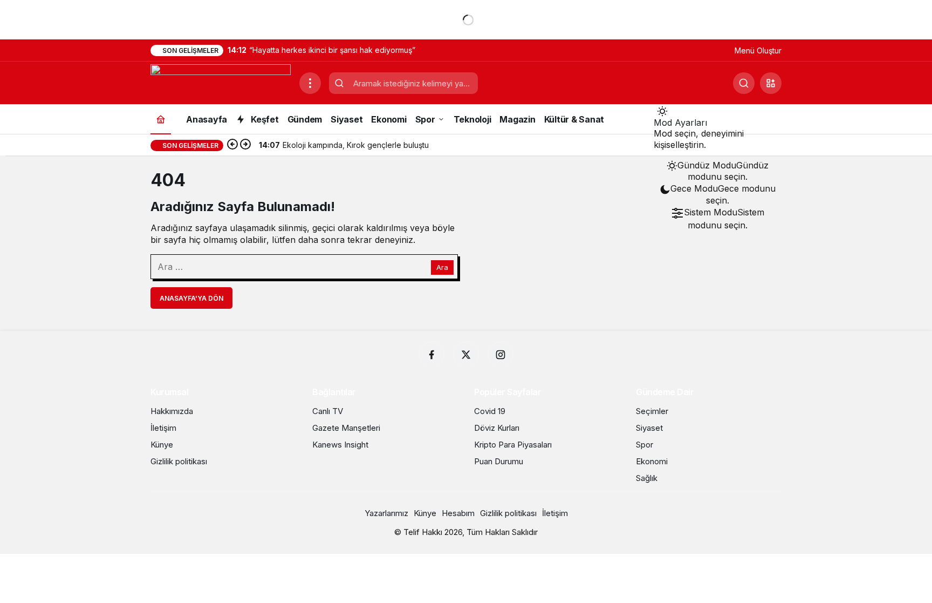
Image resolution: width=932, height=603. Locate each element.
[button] (771, 83)
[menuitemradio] (718, 171)
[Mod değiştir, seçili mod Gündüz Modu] (662, 110)
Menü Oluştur (758, 50)
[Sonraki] (245, 145)
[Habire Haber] (220, 82)
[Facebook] (431, 355)
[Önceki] (232, 145)
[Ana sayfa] (161, 119)
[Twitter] (466, 355)
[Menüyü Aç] (310, 83)
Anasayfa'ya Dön (191, 298)
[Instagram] (500, 355)
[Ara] (744, 83)
